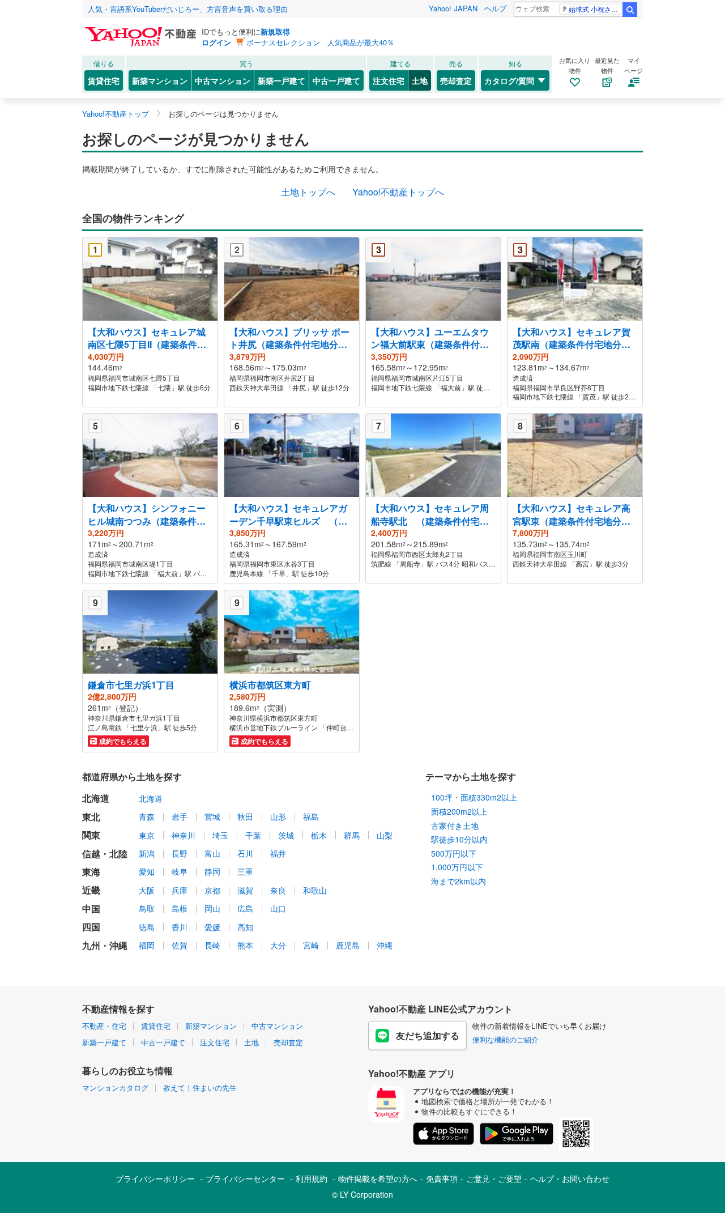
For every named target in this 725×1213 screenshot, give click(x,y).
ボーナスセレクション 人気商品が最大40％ (320, 42)
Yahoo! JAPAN (453, 8)
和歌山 (315, 890)
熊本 (245, 945)
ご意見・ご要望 (494, 1178)
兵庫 (179, 890)
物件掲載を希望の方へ (377, 1178)
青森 (147, 816)
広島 (245, 908)
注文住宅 (388, 80)
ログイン (216, 42)
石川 (245, 853)
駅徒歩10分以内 (459, 839)
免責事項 (442, 1178)
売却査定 (456, 80)
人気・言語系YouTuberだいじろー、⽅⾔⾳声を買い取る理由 (188, 8)
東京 (147, 835)
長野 (179, 853)
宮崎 (311, 945)
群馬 (352, 835)
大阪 (147, 890)
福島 (311, 816)
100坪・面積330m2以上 (474, 797)
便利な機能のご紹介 (505, 1039)
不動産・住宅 (104, 1025)
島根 (179, 908)
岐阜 (179, 871)
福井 (278, 853)
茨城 (286, 835)
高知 (245, 927)
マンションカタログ (115, 1087)
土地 (420, 80)
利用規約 (311, 1178)
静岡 (212, 871)
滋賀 (245, 890)
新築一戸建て (281, 80)
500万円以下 (453, 853)
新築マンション (159, 80)
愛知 (147, 871)
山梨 (385, 835)
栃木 (319, 835)
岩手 (179, 816)
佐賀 (179, 945)
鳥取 (147, 908)
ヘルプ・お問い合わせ (569, 1178)
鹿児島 (348, 945)
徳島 (147, 927)
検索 (629, 9)
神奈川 (183, 835)
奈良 (278, 890)
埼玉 (220, 835)
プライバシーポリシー (155, 1178)
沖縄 (385, 945)
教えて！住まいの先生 (200, 1087)
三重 (245, 871)
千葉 (253, 835)
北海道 (151, 798)
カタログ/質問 (509, 80)
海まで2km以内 (458, 881)
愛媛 (212, 927)
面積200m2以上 (459, 811)
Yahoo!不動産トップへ (398, 191)
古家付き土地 (455, 825)
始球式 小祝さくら (595, 9)
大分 (278, 945)
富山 (212, 853)
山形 (278, 816)
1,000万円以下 (457, 866)
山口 (278, 908)
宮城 (212, 816)
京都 (212, 890)
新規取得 (275, 31)
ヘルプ (495, 8)
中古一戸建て (336, 80)
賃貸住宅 (104, 80)
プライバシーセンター (245, 1178)
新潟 (147, 853)
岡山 (212, 908)
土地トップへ (308, 191)
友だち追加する (427, 1035)
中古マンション (222, 80)
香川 (179, 927)
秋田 (245, 816)
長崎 (212, 945)
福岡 (147, 945)
